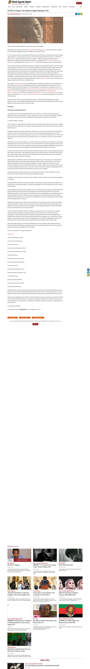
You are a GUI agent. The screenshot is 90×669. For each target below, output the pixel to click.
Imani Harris (31, 62)
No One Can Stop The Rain (66, 565)
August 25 (43, 78)
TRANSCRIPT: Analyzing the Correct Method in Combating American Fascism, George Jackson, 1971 (19, 622)
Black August (12, 317)
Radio (60, 6)
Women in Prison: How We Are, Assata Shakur (29, 94)
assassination (32, 50)
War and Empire (72, 6)
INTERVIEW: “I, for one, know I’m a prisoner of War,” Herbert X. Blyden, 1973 (44, 566)
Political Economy (54, 6)
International (38, 6)
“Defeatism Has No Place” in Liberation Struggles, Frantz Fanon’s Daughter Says (18, 594)
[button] (35, 30)
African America (19, 6)
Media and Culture (45, 6)
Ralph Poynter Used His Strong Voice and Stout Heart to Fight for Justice (18, 650)
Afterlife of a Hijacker (13, 565)
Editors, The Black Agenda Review (13, 14)
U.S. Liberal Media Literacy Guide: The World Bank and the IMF (42, 665)
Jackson (43, 50)
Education (26, 6)
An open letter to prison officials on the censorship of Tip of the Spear (44, 594)
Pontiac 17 (46, 60)
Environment (31, 6)
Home (9, 6)
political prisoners (38, 317)
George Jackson (24, 317)
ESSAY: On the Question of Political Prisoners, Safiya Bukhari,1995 (68, 594)
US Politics (65, 6)
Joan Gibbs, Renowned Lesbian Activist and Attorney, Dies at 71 (44, 621)
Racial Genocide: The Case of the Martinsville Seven (45, 92)
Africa (13, 6)
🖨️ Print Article (29, 14)
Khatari (13, 58)
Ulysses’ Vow (10, 234)
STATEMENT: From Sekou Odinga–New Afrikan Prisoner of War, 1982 (69, 621)
